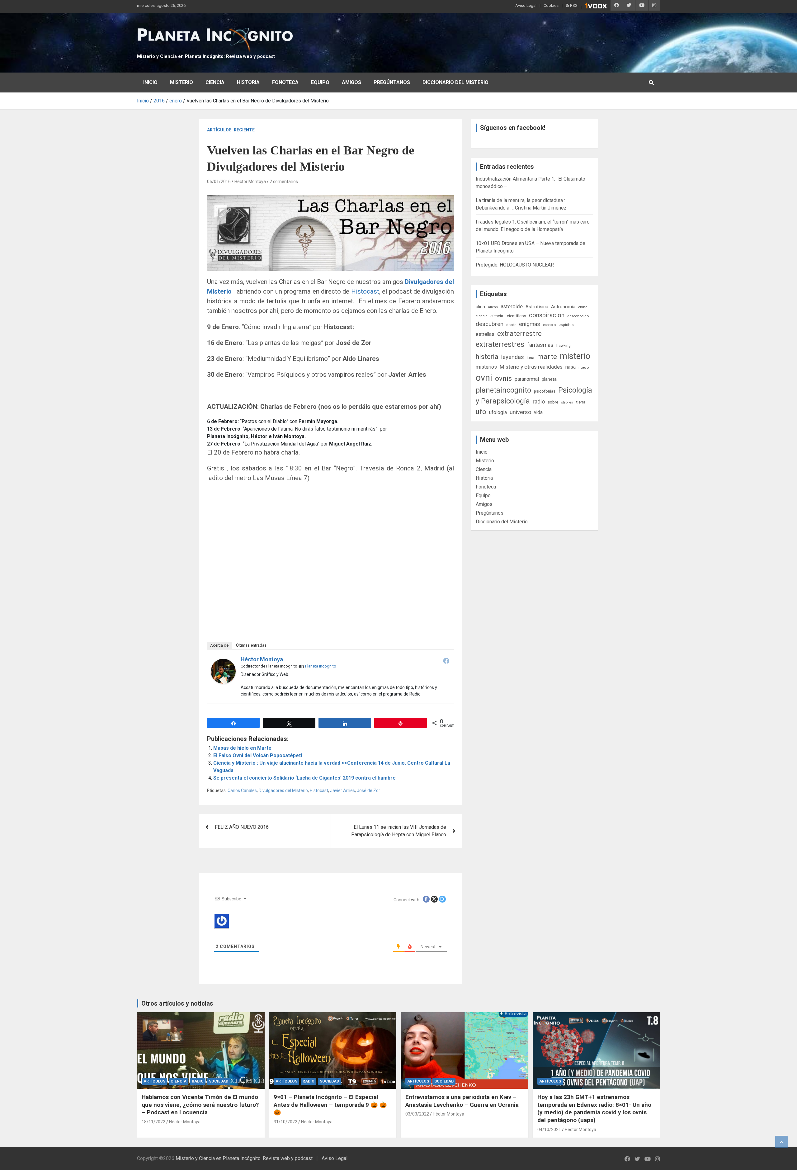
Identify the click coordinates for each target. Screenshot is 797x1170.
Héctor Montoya (250, 181)
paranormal (527, 379)
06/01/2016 (219, 181)
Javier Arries (342, 790)
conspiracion (546, 315)
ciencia (482, 316)
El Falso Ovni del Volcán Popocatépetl (257, 755)
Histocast (365, 291)
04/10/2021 (549, 1129)
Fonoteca (285, 82)
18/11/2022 (153, 1121)
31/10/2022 (285, 1121)
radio (539, 401)
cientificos (516, 315)
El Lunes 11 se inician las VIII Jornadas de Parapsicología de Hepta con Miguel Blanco (398, 830)
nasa (570, 367)
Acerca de (219, 645)
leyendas (512, 357)
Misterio (181, 82)
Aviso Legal (525, 5)
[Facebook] (446, 660)
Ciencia (214, 82)
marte (547, 356)
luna (530, 358)
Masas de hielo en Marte (242, 748)
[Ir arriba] (781, 1142)
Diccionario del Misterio (455, 82)
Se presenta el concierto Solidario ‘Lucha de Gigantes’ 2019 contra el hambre (304, 778)
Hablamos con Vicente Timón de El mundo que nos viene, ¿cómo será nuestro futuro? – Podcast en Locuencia (200, 1104)
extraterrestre (519, 333)
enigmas (529, 324)
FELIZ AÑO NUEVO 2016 (242, 827)
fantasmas (540, 345)
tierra (580, 401)
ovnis (503, 378)
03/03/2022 (417, 1113)
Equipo (320, 82)
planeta (549, 379)
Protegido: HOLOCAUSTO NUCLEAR (515, 265)
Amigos (351, 82)
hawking (563, 345)
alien (480, 306)
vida (538, 412)
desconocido (578, 316)
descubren (489, 324)
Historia (248, 82)
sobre (553, 401)
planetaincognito (503, 390)
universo (520, 412)
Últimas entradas (251, 645)
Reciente (244, 129)
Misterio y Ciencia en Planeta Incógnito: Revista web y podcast (206, 56)
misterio (575, 356)
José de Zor (368, 790)
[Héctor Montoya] (223, 662)
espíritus (566, 324)
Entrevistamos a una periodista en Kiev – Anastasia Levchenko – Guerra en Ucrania (462, 1100)
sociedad (218, 1081)
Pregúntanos (392, 82)
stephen (567, 402)
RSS (573, 5)
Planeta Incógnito (320, 666)
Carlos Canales (242, 790)
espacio (549, 325)
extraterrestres (500, 344)
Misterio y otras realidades (531, 367)
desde (511, 325)
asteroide (512, 306)
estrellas (485, 334)
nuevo (583, 367)
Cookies (551, 5)
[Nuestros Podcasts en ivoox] (596, 6)
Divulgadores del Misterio (283, 790)
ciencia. (497, 315)
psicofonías (544, 391)
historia (487, 357)
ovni (484, 377)
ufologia (498, 412)
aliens (493, 307)
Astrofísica (537, 306)
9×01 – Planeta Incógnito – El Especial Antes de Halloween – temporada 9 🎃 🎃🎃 (330, 1104)
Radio (198, 1081)
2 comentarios (284, 181)
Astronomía (563, 306)
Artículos (219, 129)
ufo (481, 412)
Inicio (150, 82)
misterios (486, 367)
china (582, 307)
